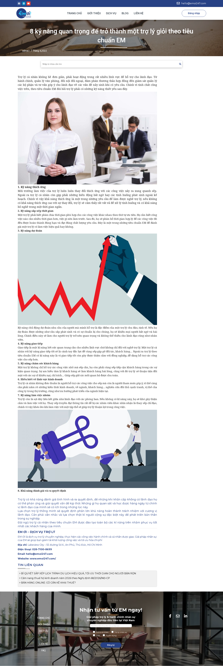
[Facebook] (19, 3)
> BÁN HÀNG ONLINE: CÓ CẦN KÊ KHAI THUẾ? (47, 582)
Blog (125, 13)
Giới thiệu (94, 13)
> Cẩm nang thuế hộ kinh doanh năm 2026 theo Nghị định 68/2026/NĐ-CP (64, 578)
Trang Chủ (74, 13)
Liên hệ (138, 13)
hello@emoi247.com (193, 3)
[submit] (180, 64)
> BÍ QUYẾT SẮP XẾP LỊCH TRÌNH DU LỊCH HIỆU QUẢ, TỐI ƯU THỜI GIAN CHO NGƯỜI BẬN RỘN (77, 573)
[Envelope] (28, 3)
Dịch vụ (111, 13)
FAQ (43, 650)
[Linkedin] (24, 3)
